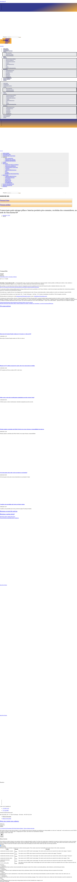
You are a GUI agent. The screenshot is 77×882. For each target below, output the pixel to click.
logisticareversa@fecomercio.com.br (23, 296)
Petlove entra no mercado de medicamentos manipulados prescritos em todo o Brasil (17, 397)
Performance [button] (2, 868)
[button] (38, 273)
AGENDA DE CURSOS (9, 54)
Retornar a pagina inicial (7, 514)
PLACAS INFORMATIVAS (7, 78)
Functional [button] (2, 864)
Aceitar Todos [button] (10, 832)
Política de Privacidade (6, 816)
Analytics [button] (2, 871)
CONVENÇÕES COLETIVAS (10, 61)
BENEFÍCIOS (5, 69)
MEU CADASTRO (9, 53)
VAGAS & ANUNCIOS (6, 79)
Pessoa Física (4, 200)
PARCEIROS (8, 75)
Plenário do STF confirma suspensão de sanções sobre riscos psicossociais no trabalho (17, 365)
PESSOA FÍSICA (7, 43)
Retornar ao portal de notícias (8, 511)
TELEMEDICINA (8, 76)
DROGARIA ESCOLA (9, 71)
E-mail (1, 825)
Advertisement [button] (3, 874)
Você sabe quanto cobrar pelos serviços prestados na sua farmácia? (13, 472)
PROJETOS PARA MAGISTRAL (11, 68)
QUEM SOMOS (5, 48)
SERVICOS (5, 57)
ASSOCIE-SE (6, 39)
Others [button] (1, 878)
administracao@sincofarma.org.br (40, 296)
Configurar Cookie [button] (3, 832)
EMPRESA (7, 38)
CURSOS (7, 99)
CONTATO (4, 80)
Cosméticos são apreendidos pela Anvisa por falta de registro (12, 504)
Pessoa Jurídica (5, 205)
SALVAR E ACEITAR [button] (4, 881)
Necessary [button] (2, 844)
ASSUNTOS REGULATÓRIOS (11, 59)
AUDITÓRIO (8, 73)
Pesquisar (5, 36)
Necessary (3, 845)
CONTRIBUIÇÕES (6, 49)
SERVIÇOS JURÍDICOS (10, 60)
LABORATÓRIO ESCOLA (10, 64)
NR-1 (7, 65)
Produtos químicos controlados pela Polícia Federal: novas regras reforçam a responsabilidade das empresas (22, 429)
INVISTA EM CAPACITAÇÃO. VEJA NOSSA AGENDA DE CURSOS (9, 517)
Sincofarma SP (3, 1)
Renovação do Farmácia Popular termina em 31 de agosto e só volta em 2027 (15, 333)
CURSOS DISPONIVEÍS (9, 55)
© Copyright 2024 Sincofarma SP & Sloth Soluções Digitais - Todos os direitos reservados (17, 828)
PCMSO (4, 56)
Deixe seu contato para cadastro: (9, 821)
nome (1, 823)
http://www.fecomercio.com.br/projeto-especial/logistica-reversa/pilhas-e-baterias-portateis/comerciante (19, 287)
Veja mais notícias (5, 306)
